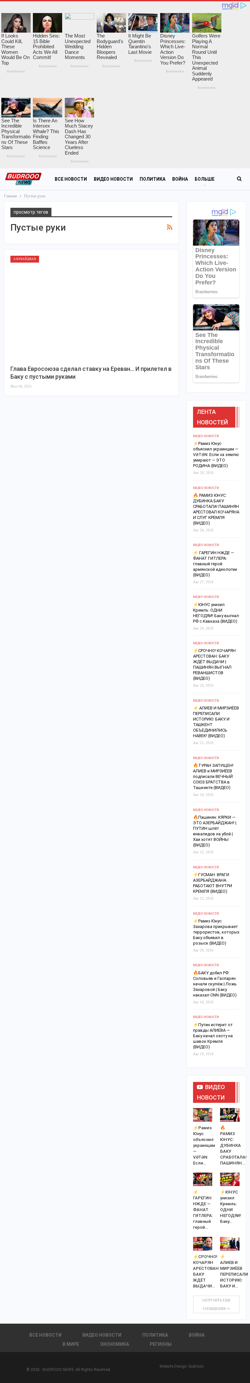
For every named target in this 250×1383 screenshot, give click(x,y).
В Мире (70, 1344)
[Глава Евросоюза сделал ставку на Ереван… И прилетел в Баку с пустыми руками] (91, 307)
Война (180, 179)
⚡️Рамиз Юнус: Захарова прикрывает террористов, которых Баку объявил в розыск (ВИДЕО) (216, 932)
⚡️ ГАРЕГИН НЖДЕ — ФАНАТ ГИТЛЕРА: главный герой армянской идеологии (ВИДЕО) (215, 563)
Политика (152, 179)
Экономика (114, 1344)
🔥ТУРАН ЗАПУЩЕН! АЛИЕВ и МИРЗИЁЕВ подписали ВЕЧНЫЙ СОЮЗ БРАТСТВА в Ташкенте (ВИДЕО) (213, 776)
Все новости (71, 179)
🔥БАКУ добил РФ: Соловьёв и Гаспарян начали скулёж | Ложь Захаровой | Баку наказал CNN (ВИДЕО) (215, 983)
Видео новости (113, 179)
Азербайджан (24, 259)
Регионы (161, 1344)
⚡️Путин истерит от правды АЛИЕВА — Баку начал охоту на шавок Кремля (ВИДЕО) (213, 1035)
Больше (205, 179)
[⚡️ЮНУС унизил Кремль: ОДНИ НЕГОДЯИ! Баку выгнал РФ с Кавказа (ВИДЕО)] (230, 1179)
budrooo (196, 1366)
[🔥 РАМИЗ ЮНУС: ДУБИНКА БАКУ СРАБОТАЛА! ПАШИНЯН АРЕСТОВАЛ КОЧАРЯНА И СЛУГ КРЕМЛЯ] (230, 1115)
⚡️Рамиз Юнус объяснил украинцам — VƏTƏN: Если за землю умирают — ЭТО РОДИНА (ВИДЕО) (216, 454)
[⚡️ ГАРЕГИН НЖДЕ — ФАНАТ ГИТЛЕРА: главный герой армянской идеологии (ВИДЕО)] (203, 1179)
